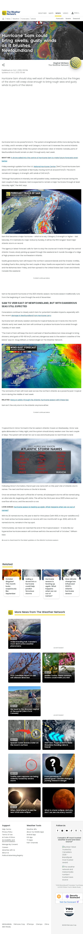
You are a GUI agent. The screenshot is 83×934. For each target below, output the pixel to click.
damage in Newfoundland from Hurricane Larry (31, 315)
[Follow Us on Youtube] (67, 831)
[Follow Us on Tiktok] (71, 831)
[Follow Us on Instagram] (62, 831)
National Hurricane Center (45, 166)
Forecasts (25, 19)
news (8, 19)
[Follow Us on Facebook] (57, 831)
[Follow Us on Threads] (76, 831)
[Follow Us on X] (80, 831)
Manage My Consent (10, 844)
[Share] (3, 65)
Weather (16, 19)
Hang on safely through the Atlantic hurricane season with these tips (39, 400)
